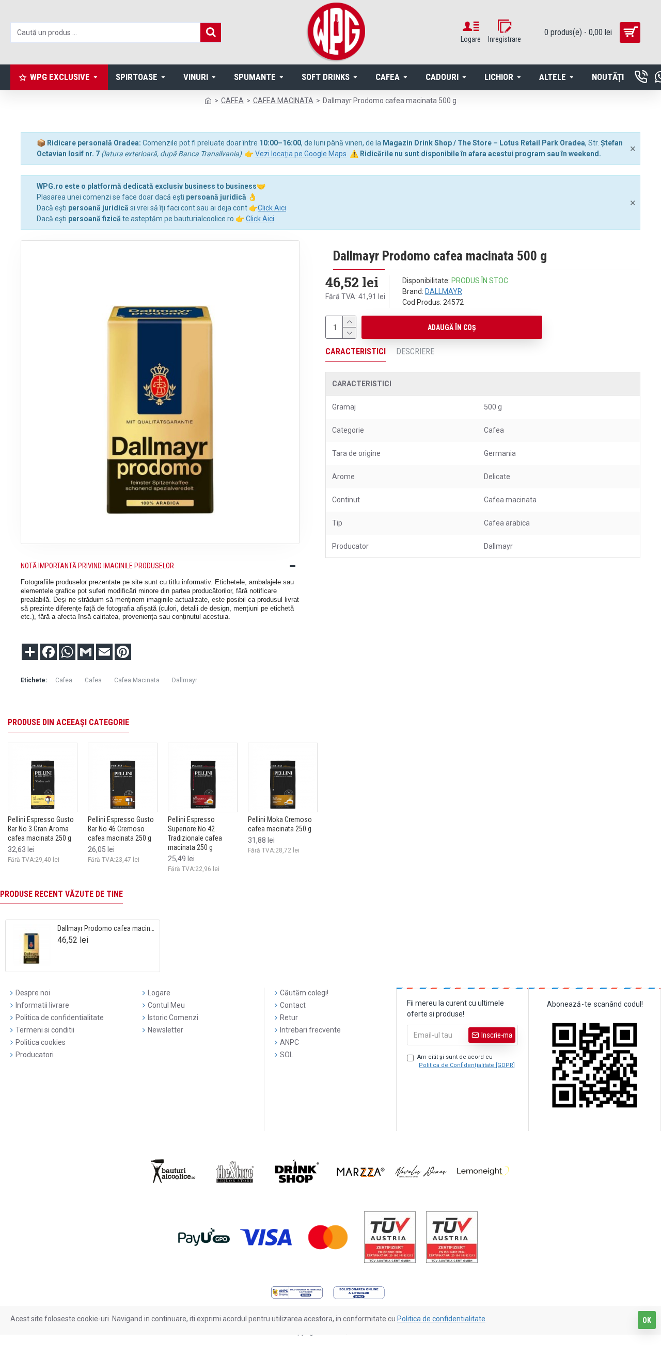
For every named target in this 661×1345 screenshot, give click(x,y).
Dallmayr (184, 680)
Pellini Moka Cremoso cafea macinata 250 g (280, 824)
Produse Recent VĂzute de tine (61, 894)
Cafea (63, 680)
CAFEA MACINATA (283, 100)
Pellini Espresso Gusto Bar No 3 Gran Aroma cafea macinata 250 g (41, 828)
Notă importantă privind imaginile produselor (97, 566)
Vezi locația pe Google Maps (301, 154)
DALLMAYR (443, 291)
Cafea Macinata (137, 680)
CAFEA (232, 100)
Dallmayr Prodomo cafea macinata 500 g (106, 928)
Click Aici (272, 208)
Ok (646, 1320)
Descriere (415, 351)
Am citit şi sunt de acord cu (466, 1061)
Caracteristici (355, 351)
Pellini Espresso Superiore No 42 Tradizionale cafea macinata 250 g (195, 833)
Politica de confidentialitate (441, 1319)
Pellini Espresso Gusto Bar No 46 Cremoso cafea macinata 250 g (121, 828)
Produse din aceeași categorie (68, 722)
